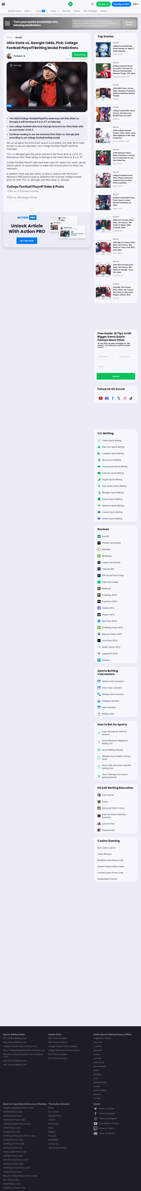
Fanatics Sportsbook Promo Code (18, 1108)
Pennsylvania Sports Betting (115, 466)
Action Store (53, 1124)
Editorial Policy (54, 1116)
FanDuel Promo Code (12, 1148)
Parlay (105, 801)
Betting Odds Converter (113, 694)
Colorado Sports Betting (113, 473)
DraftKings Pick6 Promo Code (16, 1168)
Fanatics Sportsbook (111, 543)
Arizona (96, 1054)
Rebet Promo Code (11, 1184)
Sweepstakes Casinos (107, 879)
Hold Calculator (109, 707)
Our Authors (53, 1112)
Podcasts (52, 1136)
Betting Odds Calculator (113, 681)
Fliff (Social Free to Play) (113, 575)
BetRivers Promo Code (13, 1164)
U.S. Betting (105, 433)
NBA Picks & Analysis (57, 1042)
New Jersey (98, 1062)
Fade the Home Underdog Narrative (114, 815)
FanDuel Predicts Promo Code (16, 1124)
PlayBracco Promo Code (14, 1188)
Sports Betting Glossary (112, 750)
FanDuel (105, 660)
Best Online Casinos (106, 848)
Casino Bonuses (104, 854)
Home (9, 37)
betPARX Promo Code (13, 1156)
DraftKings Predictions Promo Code (19, 1136)
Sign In (135, 4)
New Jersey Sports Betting (114, 486)
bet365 (105, 536)
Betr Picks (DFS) (109, 621)
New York (97, 1042)
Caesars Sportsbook (111, 562)
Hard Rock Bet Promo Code (15, 1160)
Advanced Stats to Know (113, 808)
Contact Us (53, 1144)
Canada (97, 1098)
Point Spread (108, 795)
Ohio (95, 1078)
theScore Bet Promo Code (15, 1152)
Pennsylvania (99, 1066)
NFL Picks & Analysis (57, 1038)
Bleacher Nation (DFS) (112, 634)
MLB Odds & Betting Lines (15, 1060)
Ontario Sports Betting (112, 518)
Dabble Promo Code (12, 1172)
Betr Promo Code (11, 1180)
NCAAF (18, 37)
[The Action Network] (70, 4)
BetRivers (106, 588)
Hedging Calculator (111, 701)
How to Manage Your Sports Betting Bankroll (114, 775)
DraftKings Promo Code (13, 1144)
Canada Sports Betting (112, 512)
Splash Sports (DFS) (111, 647)
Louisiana (97, 1046)
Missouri (97, 1094)
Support (51, 1132)
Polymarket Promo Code (14, 1120)
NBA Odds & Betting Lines (15, 1042)
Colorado (97, 1058)
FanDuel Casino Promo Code (110, 872)
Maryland (97, 1050)
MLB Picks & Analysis (57, 1054)
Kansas (96, 1086)
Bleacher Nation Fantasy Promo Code (20, 1176)
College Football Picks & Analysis (62, 1046)
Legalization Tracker (102, 1038)
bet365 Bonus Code (12, 1116)
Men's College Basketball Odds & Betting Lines (24, 1050)
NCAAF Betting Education (115, 787)
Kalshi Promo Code (11, 1128)
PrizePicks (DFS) (109, 601)
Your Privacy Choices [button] (57, 1148)
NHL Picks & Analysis (57, 1058)
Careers (51, 1120)
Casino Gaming (108, 840)
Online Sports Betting (111, 440)
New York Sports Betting (113, 447)
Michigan (97, 1074)
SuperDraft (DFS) (110, 653)
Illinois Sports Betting (111, 460)
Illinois (96, 1070)
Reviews (103, 529)
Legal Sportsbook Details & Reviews (114, 732)
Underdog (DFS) (109, 595)
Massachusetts (100, 1082)
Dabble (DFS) (108, 608)
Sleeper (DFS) (108, 614)
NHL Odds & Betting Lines (15, 1064)
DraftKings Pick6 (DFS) (112, 627)
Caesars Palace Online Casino (110, 866)
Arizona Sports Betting (112, 499)
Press (50, 1128)
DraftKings (107, 556)
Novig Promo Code (11, 1132)
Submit (115, 376)
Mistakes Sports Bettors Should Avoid (116, 757)
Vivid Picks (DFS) (110, 640)
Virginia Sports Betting (112, 479)
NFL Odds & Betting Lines (14, 1038)
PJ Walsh (18, 56)
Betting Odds (108, 714)
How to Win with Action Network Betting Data (116, 766)
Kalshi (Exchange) (110, 582)
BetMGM (106, 549)
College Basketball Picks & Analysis (64, 1050)
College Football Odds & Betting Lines (20, 1046)
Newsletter (53, 1140)
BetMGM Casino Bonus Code (110, 860)
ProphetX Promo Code (13, 1140)
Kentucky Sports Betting (113, 505)
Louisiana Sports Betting (113, 453)
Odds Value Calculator (112, 688)
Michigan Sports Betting (113, 492)
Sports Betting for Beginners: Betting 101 (115, 742)
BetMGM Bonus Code (12, 1112)
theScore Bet (108, 569)
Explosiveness (108, 830)
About (51, 1108)
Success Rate (108, 823)
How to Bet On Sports (112, 724)
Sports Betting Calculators (107, 672)
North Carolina (99, 1090)
